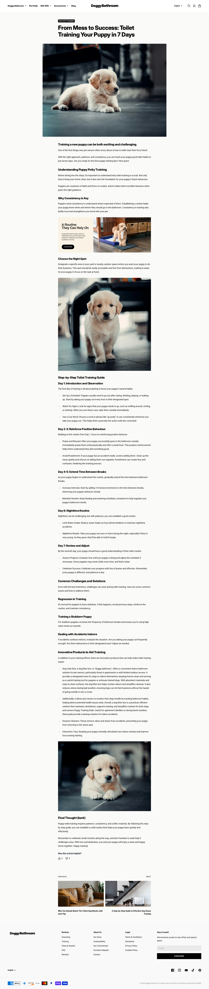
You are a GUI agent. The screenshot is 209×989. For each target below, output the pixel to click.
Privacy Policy (131, 946)
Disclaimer (129, 941)
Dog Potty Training (66, 21)
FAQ (63, 950)
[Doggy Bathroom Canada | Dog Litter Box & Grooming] (104, 6)
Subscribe (179, 956)
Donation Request (101, 950)
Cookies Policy (131, 950)
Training (65, 941)
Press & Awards (68, 946)
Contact (96, 954)
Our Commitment (100, 946)
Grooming (66, 937)
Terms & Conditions (133, 937)
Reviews (65, 954)
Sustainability (99, 941)
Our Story (97, 937)
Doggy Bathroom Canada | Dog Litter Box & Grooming (166, 983)
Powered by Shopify (193, 983)
